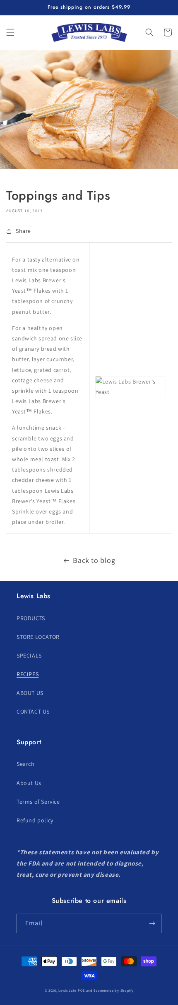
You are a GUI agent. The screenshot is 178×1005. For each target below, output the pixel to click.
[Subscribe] (152, 923)
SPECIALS (29, 655)
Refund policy (35, 820)
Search (26, 764)
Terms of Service (38, 801)
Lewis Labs (67, 990)
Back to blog (94, 560)
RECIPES (27, 674)
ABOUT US (30, 693)
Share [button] (23, 231)
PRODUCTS (31, 618)
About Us (29, 783)
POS (81, 990)
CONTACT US (33, 711)
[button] (10, 32)
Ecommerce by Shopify (113, 990)
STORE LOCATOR (38, 637)
